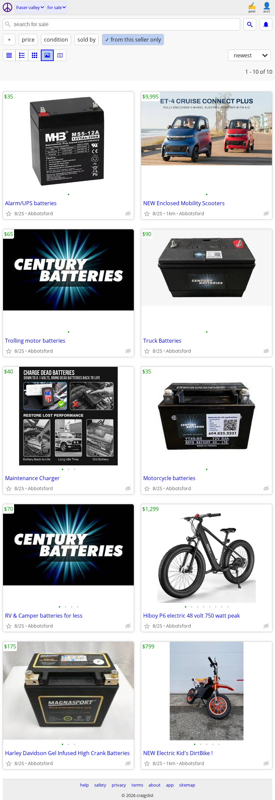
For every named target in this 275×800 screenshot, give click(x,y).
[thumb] (21, 55)
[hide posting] (128, 214)
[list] (9, 55)
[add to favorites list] (9, 214)
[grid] (34, 55)
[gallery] (47, 55)
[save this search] (266, 24)
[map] (60, 55)
